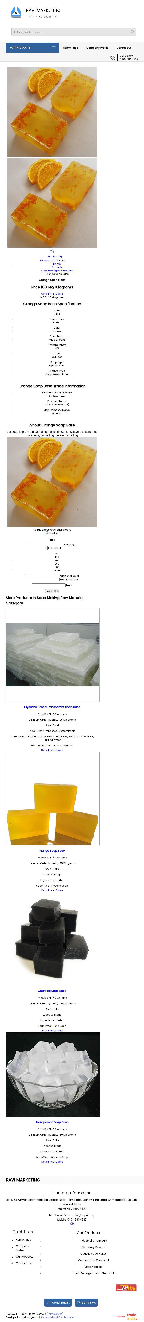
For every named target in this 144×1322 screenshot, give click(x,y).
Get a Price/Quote (52, 293)
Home (57, 263)
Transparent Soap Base (52, 1122)
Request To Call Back (52, 260)
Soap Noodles (93, 1267)
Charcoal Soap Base (52, 991)
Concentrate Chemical (93, 1260)
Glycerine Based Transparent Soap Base (52, 707)
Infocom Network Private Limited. (57, 1317)
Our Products (20, 47)
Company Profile (97, 48)
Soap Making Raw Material (57, 270)
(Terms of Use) (55, 1313)
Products (57, 267)
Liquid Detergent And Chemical (93, 1273)
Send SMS (89, 1302)
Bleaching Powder (93, 1247)
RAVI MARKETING (43, 13)
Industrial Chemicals (93, 1240)
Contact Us (124, 48)
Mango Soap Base (52, 851)
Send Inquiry (54, 256)
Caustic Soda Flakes (93, 1254)
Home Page (70, 48)
